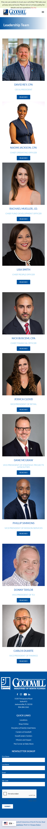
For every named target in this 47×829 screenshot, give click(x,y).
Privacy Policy (35, 825)
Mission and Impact (23, 740)
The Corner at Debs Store (23, 744)
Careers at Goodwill (23, 732)
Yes (32, 7)
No (35, 7)
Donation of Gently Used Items (23, 728)
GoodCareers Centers (23, 736)
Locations (23, 720)
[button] (43, 12)
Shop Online (23, 724)
